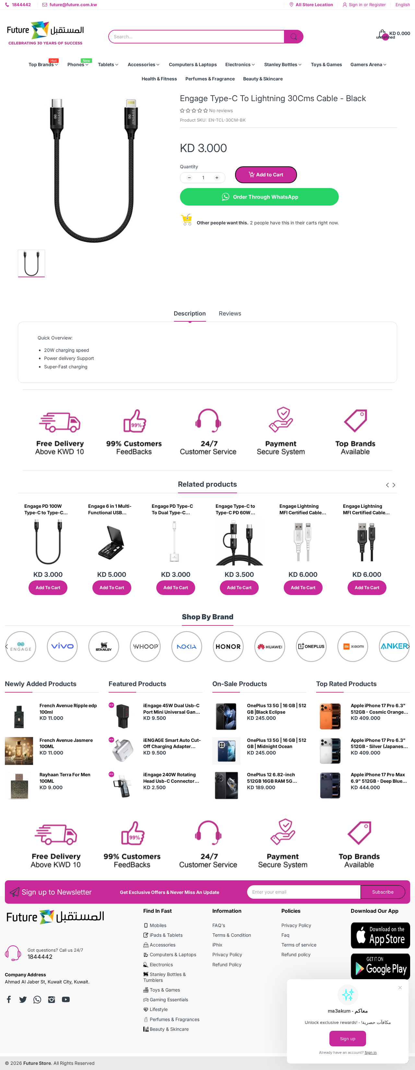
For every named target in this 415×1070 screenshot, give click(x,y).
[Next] (387, 485)
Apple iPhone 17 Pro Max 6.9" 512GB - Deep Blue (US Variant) (378, 778)
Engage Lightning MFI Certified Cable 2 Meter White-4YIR (302, 509)
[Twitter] (23, 1000)
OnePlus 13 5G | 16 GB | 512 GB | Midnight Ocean (276, 743)
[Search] (293, 36)
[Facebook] (9, 1000)
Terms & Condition (231, 935)
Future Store (37, 1063)
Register (377, 4)
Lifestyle (159, 1009)
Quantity (189, 166)
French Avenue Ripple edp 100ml (68, 709)
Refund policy (296, 954)
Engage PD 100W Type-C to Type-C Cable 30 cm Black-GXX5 (45, 509)
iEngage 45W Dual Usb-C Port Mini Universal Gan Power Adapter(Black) (171, 709)
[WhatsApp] (37, 1000)
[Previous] (394, 485)
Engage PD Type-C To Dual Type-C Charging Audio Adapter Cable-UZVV (175, 509)
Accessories (162, 944)
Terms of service (298, 944)
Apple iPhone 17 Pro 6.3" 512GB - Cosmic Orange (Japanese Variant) (378, 709)
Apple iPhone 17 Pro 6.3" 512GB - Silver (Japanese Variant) (378, 743)
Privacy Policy (227, 954)
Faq (285, 935)
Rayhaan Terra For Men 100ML (65, 778)
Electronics (161, 964)
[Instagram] (51, 1000)
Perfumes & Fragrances (174, 1019)
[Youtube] (66, 1000)
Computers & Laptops (173, 954)
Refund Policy (227, 964)
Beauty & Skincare (169, 1029)
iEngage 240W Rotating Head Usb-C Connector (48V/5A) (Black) (169, 778)
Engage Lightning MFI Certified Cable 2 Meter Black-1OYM (366, 509)
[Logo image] (21, 646)
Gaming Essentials (169, 999)
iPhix (217, 944)
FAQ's (218, 925)
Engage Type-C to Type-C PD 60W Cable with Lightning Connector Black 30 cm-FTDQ (238, 509)
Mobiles (158, 925)
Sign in (356, 4)
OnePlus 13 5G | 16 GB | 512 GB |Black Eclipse (276, 709)
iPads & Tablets (166, 935)
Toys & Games (165, 990)
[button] (194, 110)
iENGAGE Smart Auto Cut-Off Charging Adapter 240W (172, 743)
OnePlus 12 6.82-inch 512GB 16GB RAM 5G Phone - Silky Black (271, 778)
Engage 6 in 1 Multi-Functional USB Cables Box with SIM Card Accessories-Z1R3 (110, 509)
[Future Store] (45, 33)
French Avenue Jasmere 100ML (66, 743)
